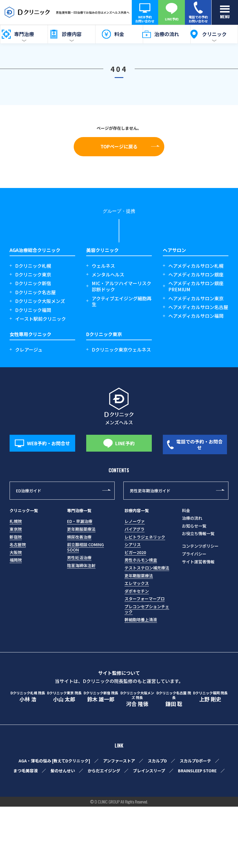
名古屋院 (18, 544)
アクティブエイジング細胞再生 (122, 301)
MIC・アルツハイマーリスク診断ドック (121, 286)
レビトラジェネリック (145, 537)
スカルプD (157, 760)
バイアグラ (135, 529)
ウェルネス (103, 266)
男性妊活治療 (79, 557)
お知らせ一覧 (194, 526)
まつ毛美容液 (25, 770)
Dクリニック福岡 (33, 310)
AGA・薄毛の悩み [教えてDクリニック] (54, 760)
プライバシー (194, 554)
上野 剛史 (210, 697)
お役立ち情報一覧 (198, 533)
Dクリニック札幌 (33, 266)
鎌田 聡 (173, 699)
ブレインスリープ (149, 770)
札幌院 (16, 521)
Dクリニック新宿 (33, 283)
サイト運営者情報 (198, 562)
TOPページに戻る (119, 146)
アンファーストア (119, 760)
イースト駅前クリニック (40, 319)
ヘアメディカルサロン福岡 (195, 316)
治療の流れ (192, 518)
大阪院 (16, 552)
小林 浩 (27, 697)
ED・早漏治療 (79, 521)
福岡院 (16, 560)
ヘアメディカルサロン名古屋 (198, 307)
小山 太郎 (64, 697)
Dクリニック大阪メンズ (40, 301)
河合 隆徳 (137, 699)
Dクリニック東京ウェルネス (121, 350)
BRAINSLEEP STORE (197, 770)
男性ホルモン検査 (141, 560)
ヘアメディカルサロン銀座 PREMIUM (195, 286)
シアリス (133, 544)
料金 (186, 510)
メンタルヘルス (108, 274)
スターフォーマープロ (145, 598)
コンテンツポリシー (200, 546)
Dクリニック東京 (33, 274)
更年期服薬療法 (81, 529)
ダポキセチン (137, 591)
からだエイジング (104, 770)
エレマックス (137, 583)
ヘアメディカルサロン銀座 (195, 274)
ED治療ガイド (28, 491)
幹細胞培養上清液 (141, 619)
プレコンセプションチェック (147, 609)
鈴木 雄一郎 (101, 697)
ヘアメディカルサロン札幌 (195, 266)
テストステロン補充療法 (147, 568)
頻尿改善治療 (79, 537)
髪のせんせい (63, 770)
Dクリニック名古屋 (35, 292)
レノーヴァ (135, 521)
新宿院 (16, 537)
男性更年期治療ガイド (150, 491)
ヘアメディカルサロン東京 (195, 298)
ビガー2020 (135, 552)
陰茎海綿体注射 (81, 565)
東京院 (16, 529)
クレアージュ (28, 350)
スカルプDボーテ (195, 760)
